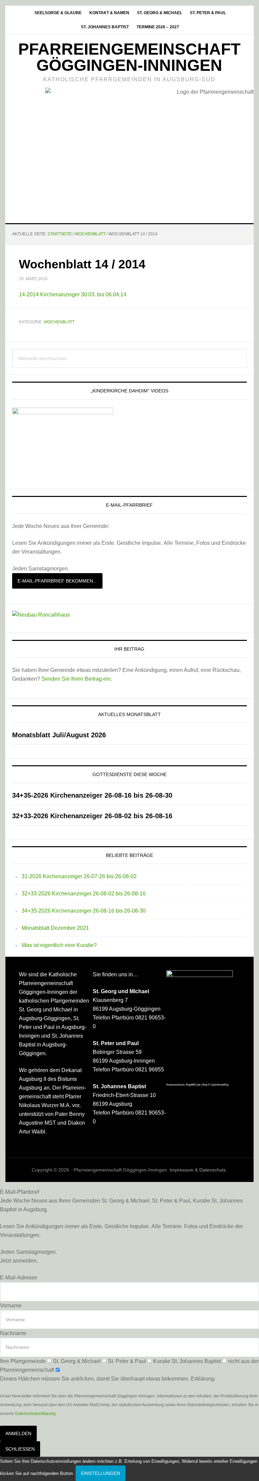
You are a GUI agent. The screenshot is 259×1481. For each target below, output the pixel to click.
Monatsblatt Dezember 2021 (55, 928)
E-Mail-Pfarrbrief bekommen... (57, 581)
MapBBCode (193, 1084)
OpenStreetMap (220, 1084)
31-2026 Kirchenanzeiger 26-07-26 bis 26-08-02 (79, 876)
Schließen (20, 1449)
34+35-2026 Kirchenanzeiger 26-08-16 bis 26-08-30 (92, 795)
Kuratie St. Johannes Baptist (187, 1361)
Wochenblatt (59, 322)
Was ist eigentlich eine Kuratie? (59, 945)
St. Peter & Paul (127, 1361)
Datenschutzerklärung (35, 1413)
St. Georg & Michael (77, 1361)
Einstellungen (100, 1473)
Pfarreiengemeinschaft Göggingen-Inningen (129, 57)
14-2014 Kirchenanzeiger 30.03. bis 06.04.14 (72, 294)
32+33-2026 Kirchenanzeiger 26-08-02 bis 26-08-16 (92, 816)
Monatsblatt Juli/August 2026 (59, 735)
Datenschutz (212, 1170)
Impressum (182, 1170)
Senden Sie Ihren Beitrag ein (76, 679)
